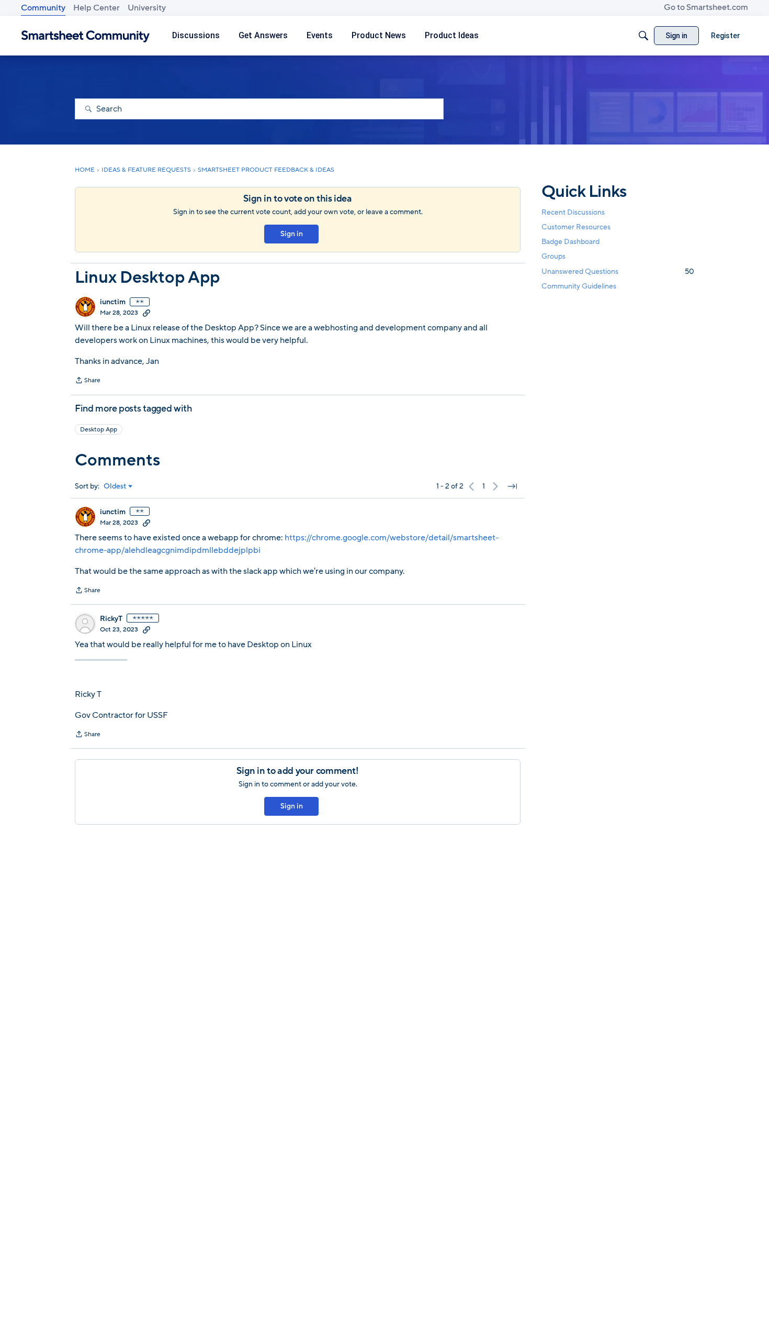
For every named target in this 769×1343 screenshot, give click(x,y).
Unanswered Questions (617, 271)
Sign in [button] (291, 234)
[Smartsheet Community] (85, 36)
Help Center (96, 8)
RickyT (111, 619)
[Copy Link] (146, 312)
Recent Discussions (573, 212)
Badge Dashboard (570, 242)
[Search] (643, 35)
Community (43, 8)
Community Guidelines (578, 286)
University (147, 8)
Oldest (115, 486)
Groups (553, 257)
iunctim (113, 302)
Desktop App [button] (98, 429)
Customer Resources (575, 227)
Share (87, 381)
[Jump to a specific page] (512, 486)
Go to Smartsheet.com (706, 7)
